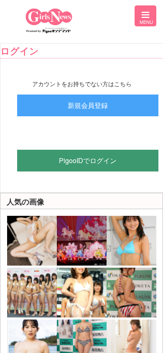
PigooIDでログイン (88, 160)
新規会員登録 (88, 105)
